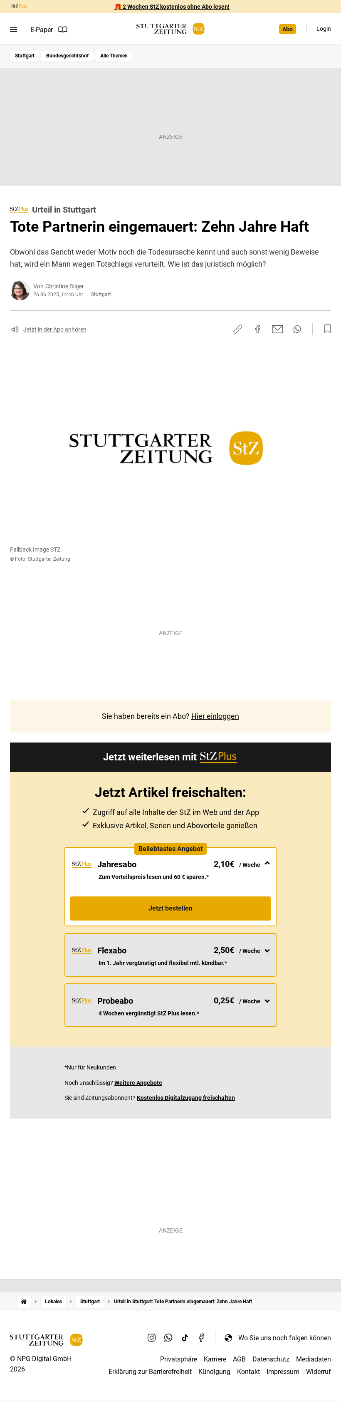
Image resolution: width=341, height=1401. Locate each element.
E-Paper (41, 30)
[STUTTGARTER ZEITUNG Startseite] (170, 29)
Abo (287, 29)
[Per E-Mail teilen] (277, 329)
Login (323, 28)
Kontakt (248, 1372)
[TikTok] (185, 1337)
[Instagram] (151, 1337)
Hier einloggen (215, 716)
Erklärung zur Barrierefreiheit (150, 1372)
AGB (239, 1359)
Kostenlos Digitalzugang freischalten (186, 1097)
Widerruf (318, 1372)
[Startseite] (24, 1302)
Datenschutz (270, 1359)
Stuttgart (25, 56)
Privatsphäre (178, 1359)
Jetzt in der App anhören (54, 329)
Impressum (283, 1372)
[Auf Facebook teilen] (258, 329)
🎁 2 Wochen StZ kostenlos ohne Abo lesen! (172, 6)
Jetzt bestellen (170, 908)
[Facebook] (201, 1337)
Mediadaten (313, 1359)
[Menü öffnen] (13, 29)
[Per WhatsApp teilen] (297, 329)
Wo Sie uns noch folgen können (284, 1338)
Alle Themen (114, 56)
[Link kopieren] (238, 329)
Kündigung (214, 1372)
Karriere (215, 1359)
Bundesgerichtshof (67, 56)
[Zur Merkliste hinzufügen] (325, 329)
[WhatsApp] (168, 1337)
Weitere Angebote (138, 1082)
